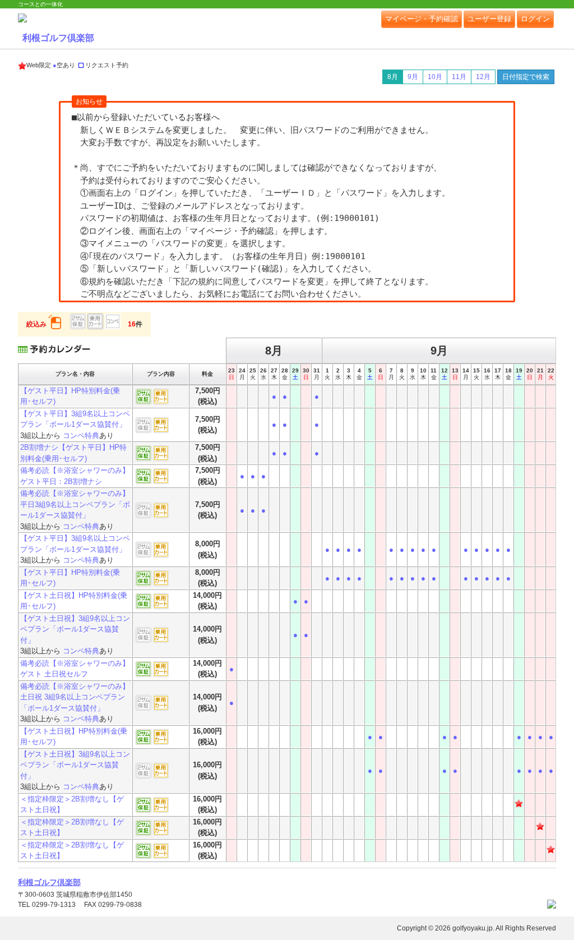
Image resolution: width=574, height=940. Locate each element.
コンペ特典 (81, 435)
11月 (459, 77)
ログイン (535, 19)
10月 (435, 77)
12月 (483, 77)
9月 (413, 77)
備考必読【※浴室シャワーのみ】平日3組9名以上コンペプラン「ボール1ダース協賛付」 (75, 504)
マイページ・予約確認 (421, 19)
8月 (392, 77)
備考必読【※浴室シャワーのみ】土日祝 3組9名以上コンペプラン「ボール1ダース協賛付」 (74, 697)
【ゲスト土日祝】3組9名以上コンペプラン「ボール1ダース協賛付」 (75, 629)
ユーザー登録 (489, 19)
